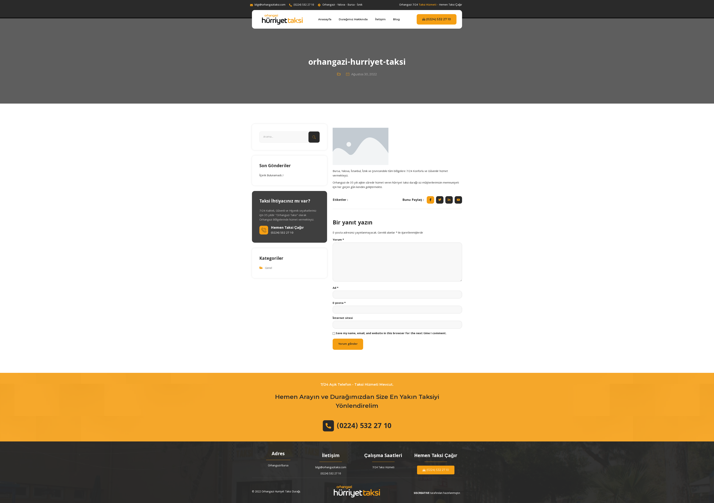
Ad (335, 288)
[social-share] (430, 200)
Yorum (338, 240)
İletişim (380, 19)
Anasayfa (324, 19)
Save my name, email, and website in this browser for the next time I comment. (391, 333)
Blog (396, 19)
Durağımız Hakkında (353, 19)
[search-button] (314, 137)
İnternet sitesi (343, 318)
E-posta (339, 303)
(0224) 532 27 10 (438, 19)
